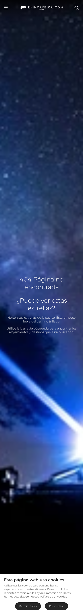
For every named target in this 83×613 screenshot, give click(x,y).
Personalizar (56, 606)
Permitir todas (28, 606)
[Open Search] (76, 7)
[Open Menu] (6, 7)
